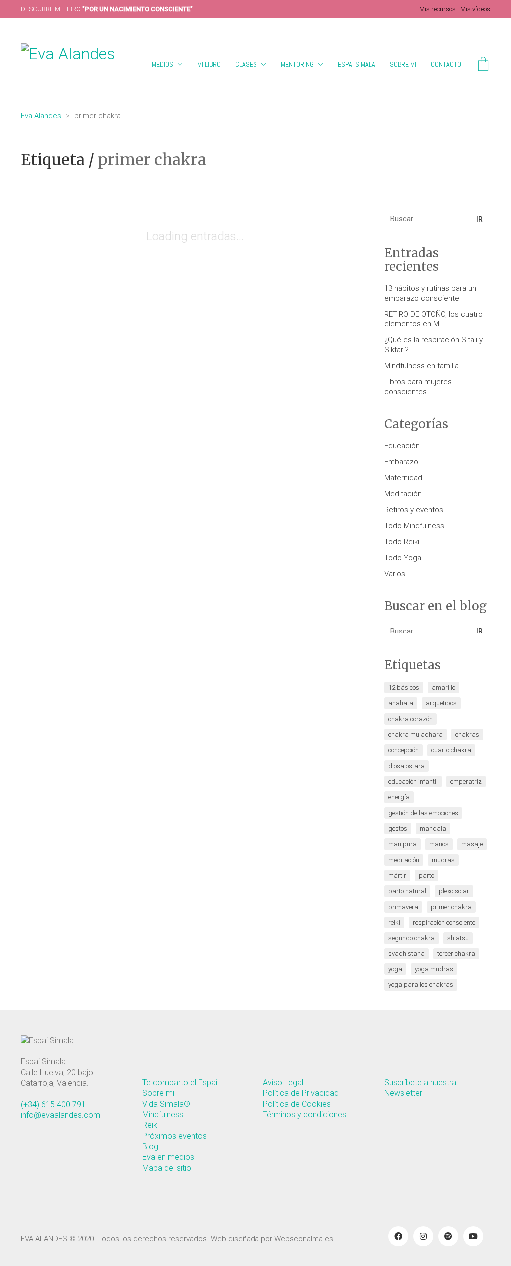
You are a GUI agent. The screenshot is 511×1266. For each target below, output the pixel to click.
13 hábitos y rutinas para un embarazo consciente (430, 293)
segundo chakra (411, 938)
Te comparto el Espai (179, 1082)
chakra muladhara (415, 734)
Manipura (402, 844)
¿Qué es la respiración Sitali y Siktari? (433, 344)
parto (426, 875)
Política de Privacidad (301, 1093)
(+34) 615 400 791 (53, 1104)
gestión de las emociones (423, 813)
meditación (403, 860)
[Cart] (483, 65)
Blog (150, 1146)
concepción (403, 750)
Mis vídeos (475, 9)
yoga (395, 969)
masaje (472, 844)
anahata (400, 703)
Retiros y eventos (413, 509)
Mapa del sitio (166, 1168)
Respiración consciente (444, 922)
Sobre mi (158, 1093)
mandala (433, 828)
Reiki (394, 922)
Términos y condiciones (304, 1114)
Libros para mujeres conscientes (418, 386)
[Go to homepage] (77, 64)
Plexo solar (454, 891)
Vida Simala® (166, 1104)
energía (399, 797)
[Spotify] (448, 1236)
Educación (402, 445)
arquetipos (441, 703)
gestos (397, 828)
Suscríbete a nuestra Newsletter (420, 1088)
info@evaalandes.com (60, 1115)
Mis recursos (437, 9)
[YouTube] (473, 1236)
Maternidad (403, 477)
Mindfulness (162, 1114)
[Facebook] (398, 1236)
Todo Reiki (401, 541)
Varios (394, 573)
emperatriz (466, 781)
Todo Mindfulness (414, 525)
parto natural (407, 891)
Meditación (403, 493)
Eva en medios (168, 1157)
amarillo (443, 687)
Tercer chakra (456, 953)
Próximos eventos (174, 1136)
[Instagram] (423, 1236)
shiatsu (458, 938)
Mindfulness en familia (421, 365)
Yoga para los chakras (420, 984)
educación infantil (413, 781)
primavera (403, 907)
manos (439, 844)
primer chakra (451, 907)
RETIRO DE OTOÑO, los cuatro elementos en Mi (433, 319)
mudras (443, 860)
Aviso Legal (283, 1082)
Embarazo (401, 461)
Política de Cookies (297, 1104)
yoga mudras (434, 969)
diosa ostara (406, 766)
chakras (467, 734)
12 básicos (403, 687)
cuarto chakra (451, 750)
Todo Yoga (402, 557)
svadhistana (406, 953)
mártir (397, 875)
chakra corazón (410, 719)
